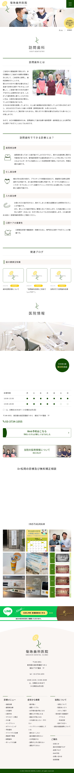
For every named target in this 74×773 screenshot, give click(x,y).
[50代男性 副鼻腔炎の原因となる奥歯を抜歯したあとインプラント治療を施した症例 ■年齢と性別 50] (60, 586)
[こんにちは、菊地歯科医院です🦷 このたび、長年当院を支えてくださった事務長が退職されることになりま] (60, 541)
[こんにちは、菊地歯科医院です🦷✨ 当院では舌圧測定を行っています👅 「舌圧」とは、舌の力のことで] (37, 586)
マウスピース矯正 (12, 717)
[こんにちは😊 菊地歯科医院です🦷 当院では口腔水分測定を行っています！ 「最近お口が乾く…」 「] (14, 586)
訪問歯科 (9, 739)
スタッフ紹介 (62, 711)
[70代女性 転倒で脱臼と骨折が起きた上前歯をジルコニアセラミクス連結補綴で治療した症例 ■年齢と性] (60, 564)
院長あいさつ (62, 707)
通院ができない (34, 745)
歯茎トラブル (34, 707)
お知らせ (56, 744)
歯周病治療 (9, 707)
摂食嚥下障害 (10, 736)
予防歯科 (9, 730)
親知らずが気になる (36, 714)
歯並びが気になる (35, 717)
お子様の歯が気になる (37, 711)
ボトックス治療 (11, 742)
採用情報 (56, 760)
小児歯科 (9, 711)
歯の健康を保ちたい (36, 736)
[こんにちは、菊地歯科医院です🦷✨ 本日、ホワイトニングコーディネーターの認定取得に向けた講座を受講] (14, 541)
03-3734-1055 (13, 421)
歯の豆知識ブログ (59, 747)
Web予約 (56, 753)
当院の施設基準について (62, 726)
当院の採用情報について (37, 451)
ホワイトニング (11, 726)
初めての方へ (62, 723)
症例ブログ (57, 750)
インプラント (10, 723)
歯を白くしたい (34, 733)
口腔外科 (9, 714)
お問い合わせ (57, 756)
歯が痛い (32, 704)
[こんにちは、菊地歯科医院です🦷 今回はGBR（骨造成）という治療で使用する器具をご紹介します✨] (37, 564)
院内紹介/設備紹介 (62, 714)
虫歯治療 (9, 704)
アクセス (62, 717)
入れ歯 (8, 720)
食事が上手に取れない (37, 742)
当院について (62, 704)
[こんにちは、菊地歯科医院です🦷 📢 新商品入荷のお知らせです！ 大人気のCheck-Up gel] (14, 564)
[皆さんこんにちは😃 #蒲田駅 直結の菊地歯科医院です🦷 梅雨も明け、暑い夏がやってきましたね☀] (37, 541)
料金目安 (62, 720)
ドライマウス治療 (12, 733)
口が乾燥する (34, 739)
